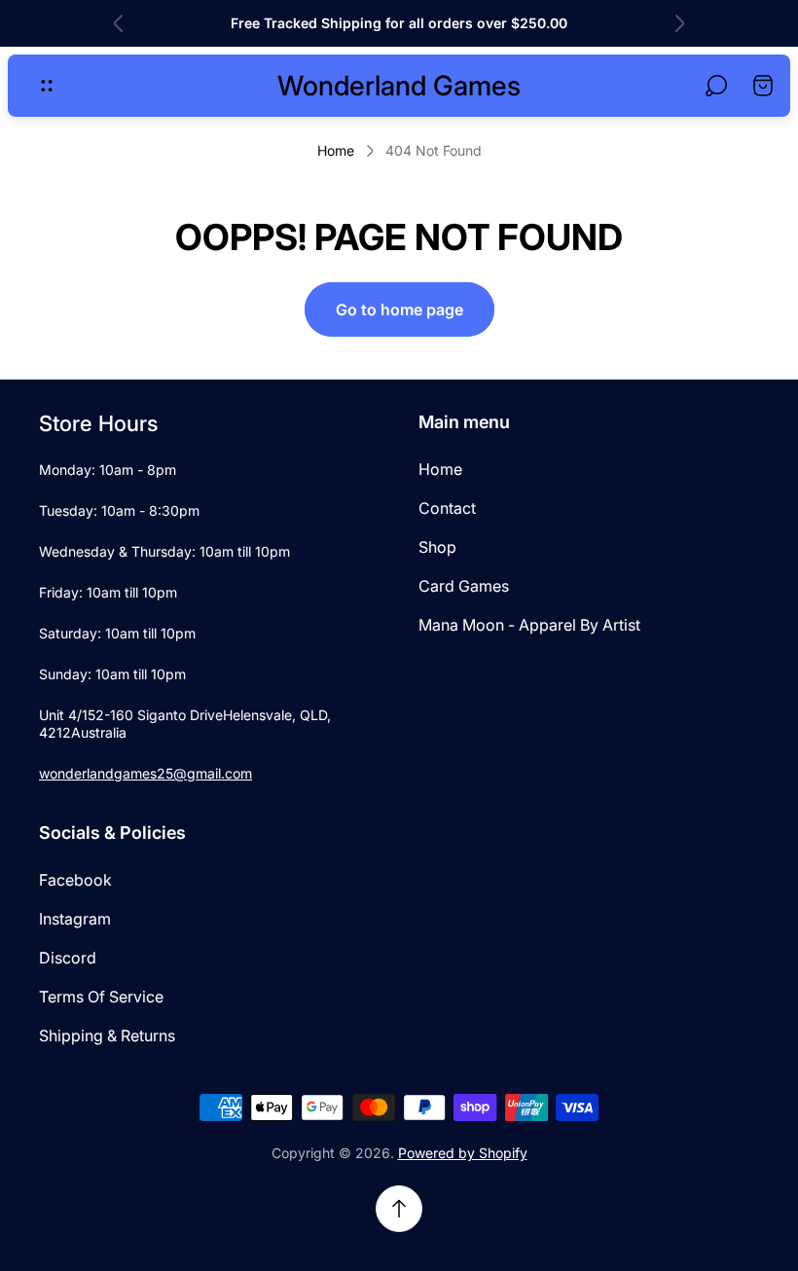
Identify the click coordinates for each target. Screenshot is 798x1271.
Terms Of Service (101, 996)
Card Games (463, 586)
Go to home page (399, 309)
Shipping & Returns (107, 1035)
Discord (67, 957)
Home (335, 150)
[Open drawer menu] (46, 85)
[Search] (716, 85)
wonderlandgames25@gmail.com (145, 773)
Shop (437, 547)
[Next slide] (679, 23)
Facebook (75, 880)
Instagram (75, 918)
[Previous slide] (118, 23)
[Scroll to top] (399, 1208)
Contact (447, 508)
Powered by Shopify (462, 1152)
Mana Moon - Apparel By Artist (529, 625)
